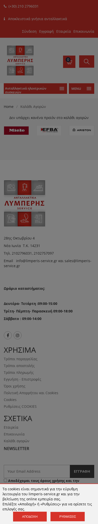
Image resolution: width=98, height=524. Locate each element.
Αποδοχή (30, 516)
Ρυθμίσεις (67, 516)
